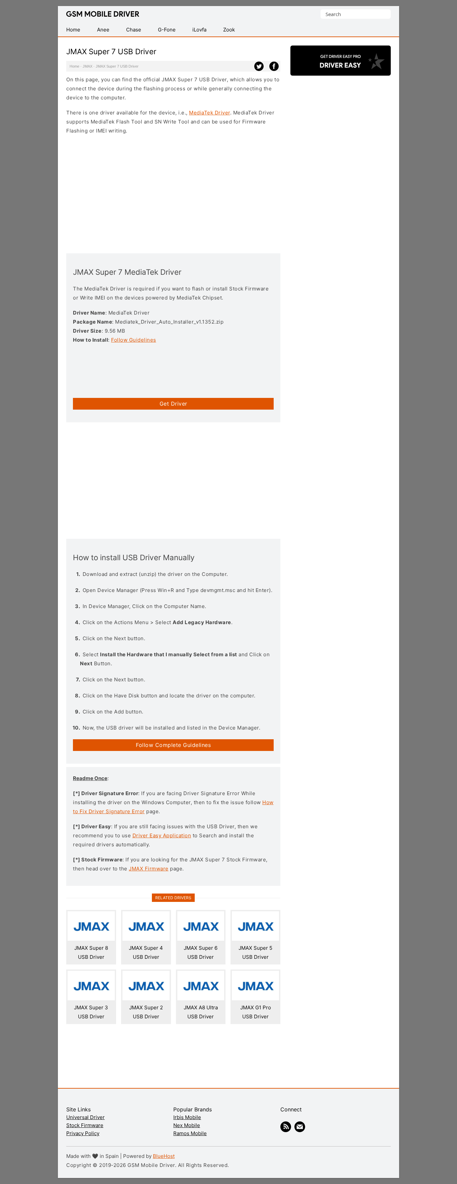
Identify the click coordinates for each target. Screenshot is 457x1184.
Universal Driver (85, 1117)
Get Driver (173, 403)
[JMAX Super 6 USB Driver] (200, 939)
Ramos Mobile (190, 1133)
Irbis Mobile (187, 1117)
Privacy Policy (82, 1133)
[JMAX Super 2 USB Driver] (146, 998)
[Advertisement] (173, 193)
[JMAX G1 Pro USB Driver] (255, 998)
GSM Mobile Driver (102, 14)
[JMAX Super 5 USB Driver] (255, 939)
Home (74, 66)
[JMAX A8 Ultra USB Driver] (200, 998)
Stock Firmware (84, 1125)
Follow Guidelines (133, 340)
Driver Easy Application (161, 835)
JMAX (87, 66)
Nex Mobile (186, 1125)
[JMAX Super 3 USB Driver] (91, 998)
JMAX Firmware (149, 868)
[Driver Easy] (340, 70)
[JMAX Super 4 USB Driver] (146, 939)
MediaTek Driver (209, 112)
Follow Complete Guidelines (173, 745)
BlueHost (164, 1156)
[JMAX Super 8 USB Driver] (91, 939)
